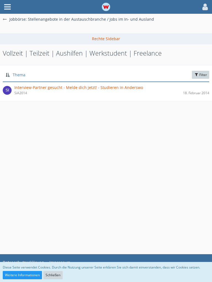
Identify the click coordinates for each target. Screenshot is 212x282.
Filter (202, 74)
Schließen (53, 275)
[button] (7, 6)
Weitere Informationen (22, 275)
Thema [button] (19, 74)
